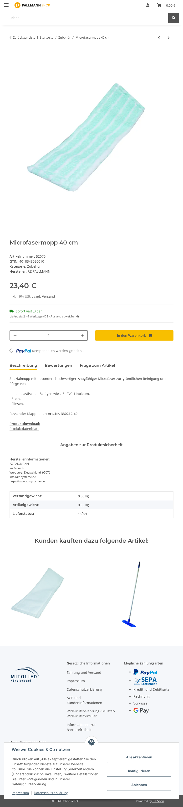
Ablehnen (139, 785)
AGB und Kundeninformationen (84, 700)
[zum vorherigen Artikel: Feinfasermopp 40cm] (159, 37)
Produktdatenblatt (24, 428)
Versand (48, 296)
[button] (147, 5)
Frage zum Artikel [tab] (97, 365)
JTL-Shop (158, 801)
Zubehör (34, 266)
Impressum (20, 793)
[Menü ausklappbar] (6, 3)
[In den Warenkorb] (13, 53)
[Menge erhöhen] (82, 335)
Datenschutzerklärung (51, 793)
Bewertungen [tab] (58, 365)
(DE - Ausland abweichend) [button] (61, 316)
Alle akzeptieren (139, 757)
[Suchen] (173, 18)
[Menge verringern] (15, 335)
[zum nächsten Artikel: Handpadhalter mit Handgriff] (168, 37)
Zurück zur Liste (24, 37)
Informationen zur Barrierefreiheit (81, 727)
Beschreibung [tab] (23, 365)
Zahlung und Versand (84, 672)
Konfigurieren (139, 771)
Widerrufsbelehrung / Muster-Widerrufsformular (91, 713)
